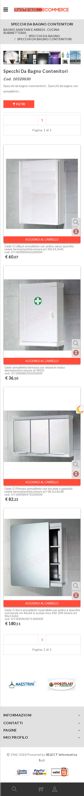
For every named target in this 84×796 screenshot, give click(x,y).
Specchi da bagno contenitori (44, 39)
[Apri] (5, 10)
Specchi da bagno (44, 36)
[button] (14, 789)
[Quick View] (76, 222)
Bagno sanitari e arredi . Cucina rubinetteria (31, 31)
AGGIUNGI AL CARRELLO (42, 239)
